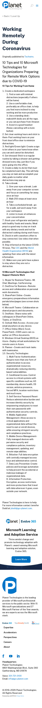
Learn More (21, 559)
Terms (22, 696)
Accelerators (10, 632)
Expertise (8, 627)
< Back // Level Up (11, 16)
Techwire (28, 56)
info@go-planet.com (18, 679)
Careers (8, 642)
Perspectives (10, 637)
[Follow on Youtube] (10, 656)
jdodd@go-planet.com (21, 508)
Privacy (18, 696)
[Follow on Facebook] (3, 656)
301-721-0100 (15, 676)
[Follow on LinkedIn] (18, 656)
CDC (17, 248)
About (7, 647)
